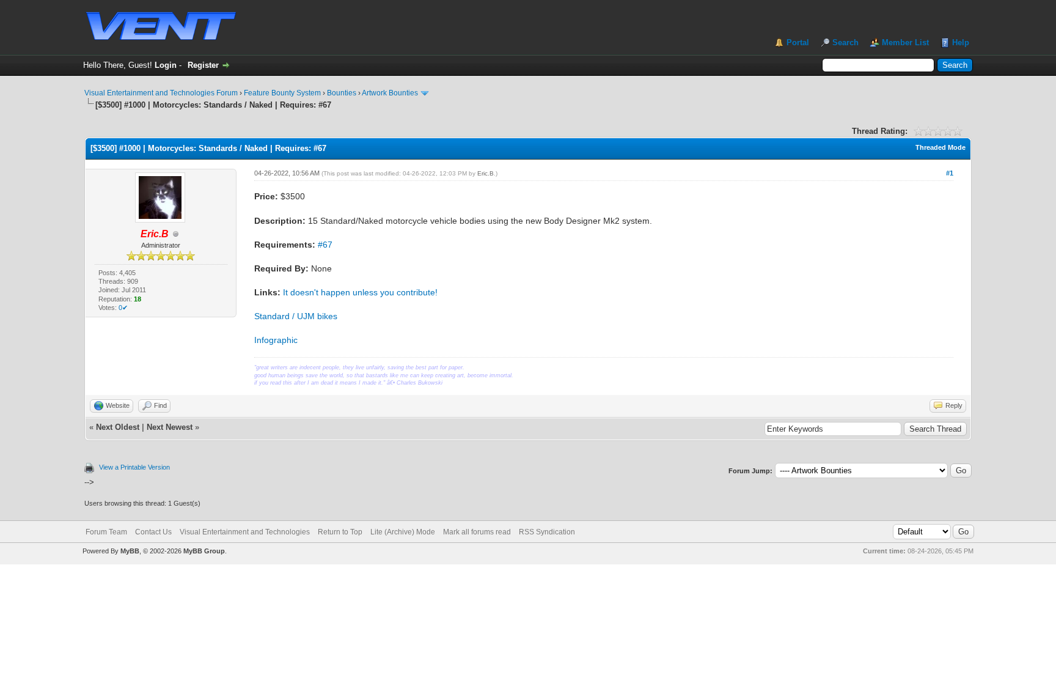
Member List (905, 42)
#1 (949, 173)
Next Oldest (117, 427)
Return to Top (340, 532)
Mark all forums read (477, 532)
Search (845, 42)
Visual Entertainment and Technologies (245, 532)
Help (960, 42)
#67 (325, 244)
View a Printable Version (134, 467)
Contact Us (153, 532)
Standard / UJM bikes (295, 316)
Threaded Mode (940, 147)
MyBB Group (204, 551)
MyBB (129, 551)
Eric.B (485, 173)
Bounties (341, 93)
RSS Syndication (547, 532)
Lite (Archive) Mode (402, 532)
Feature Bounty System (282, 93)
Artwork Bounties (390, 93)
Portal (798, 42)
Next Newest (170, 427)
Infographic (276, 340)
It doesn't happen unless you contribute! (360, 292)
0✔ (123, 307)
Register (203, 65)
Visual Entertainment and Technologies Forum (161, 93)
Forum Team (106, 532)
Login (166, 65)
